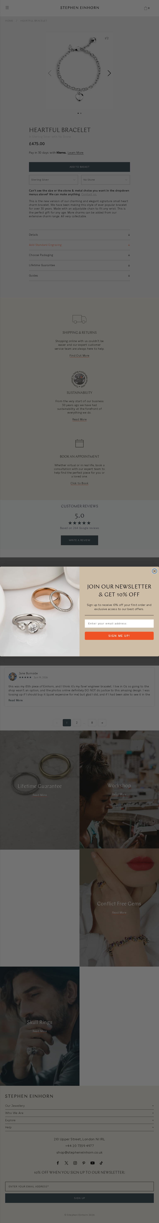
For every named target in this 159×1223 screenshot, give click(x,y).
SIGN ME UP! (119, 635)
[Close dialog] (154, 571)
